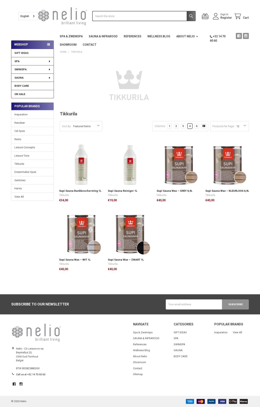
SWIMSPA (20, 69)
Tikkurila (19, 163)
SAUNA (19, 77)
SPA (17, 61)
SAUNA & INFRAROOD (103, 36)
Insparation (21, 114)
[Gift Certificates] (206, 16)
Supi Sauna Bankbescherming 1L (80, 190)
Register (226, 17)
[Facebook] (239, 36)
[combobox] (27, 16)
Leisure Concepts (24, 147)
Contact (89, 44)
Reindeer (19, 122)
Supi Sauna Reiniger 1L (122, 190)
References (132, 36)
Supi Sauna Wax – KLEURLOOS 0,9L (227, 190)
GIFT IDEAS (21, 52)
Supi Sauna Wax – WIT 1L (75, 259)
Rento (17, 139)
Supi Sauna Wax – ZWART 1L (126, 259)
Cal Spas (19, 130)
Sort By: (66, 126)
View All (19, 196)
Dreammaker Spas (25, 171)
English (25, 16)
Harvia (18, 188)
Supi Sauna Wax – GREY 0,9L (174, 190)
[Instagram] (246, 36)
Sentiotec (20, 180)
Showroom (68, 44)
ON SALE (19, 94)
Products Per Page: (223, 126)
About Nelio (185, 36)
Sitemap (138, 374)
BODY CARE (21, 85)
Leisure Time (21, 155)
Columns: (160, 126)
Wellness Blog (158, 36)
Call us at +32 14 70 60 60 (30, 374)
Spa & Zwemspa (71, 36)
